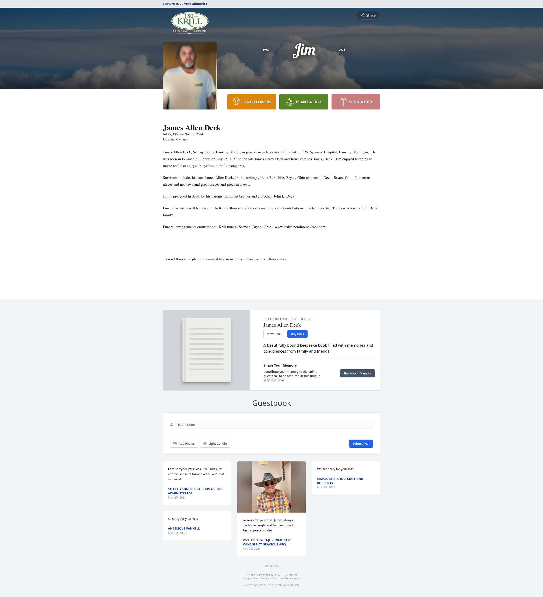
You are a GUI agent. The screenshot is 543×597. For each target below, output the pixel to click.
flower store (278, 258)
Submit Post (361, 443)
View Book (274, 334)
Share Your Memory (357, 373)
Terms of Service (283, 578)
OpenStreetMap (276, 585)
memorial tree (214, 258)
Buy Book (297, 334)
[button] (271, 487)
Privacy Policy (259, 578)
